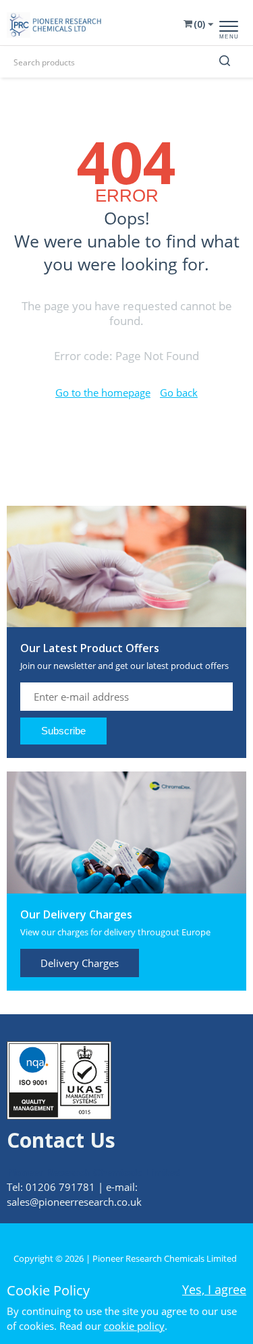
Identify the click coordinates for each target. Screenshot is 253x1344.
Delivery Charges (79, 963)
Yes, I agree (214, 1289)
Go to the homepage (102, 392)
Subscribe (63, 730)
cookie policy (134, 1326)
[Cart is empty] (196, 23)
